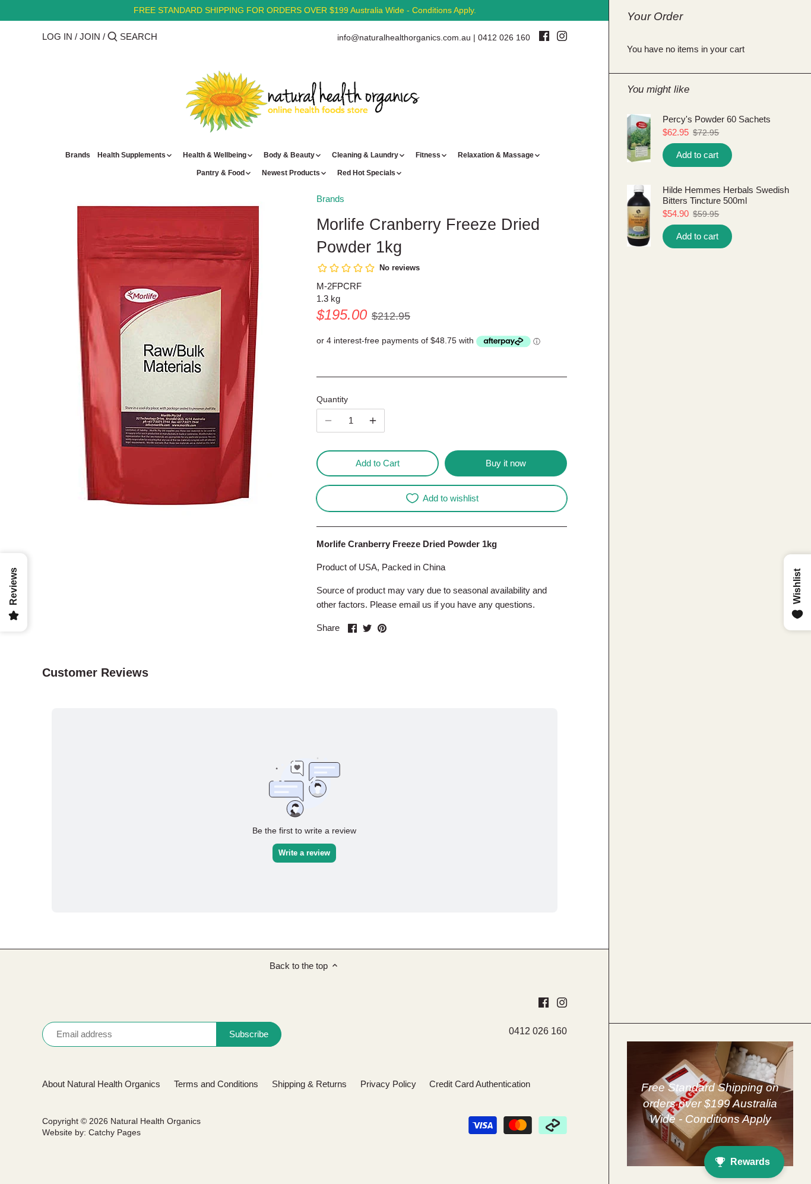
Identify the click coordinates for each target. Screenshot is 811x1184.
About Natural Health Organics (101, 1084)
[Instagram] (562, 35)
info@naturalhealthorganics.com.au (404, 37)
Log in (57, 36)
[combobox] (170, 36)
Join (90, 36)
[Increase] (373, 420)
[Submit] (112, 37)
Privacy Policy (388, 1084)
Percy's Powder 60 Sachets (717, 119)
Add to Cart (378, 463)
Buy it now (506, 463)
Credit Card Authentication (479, 1084)
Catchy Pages (114, 1132)
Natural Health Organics (155, 1121)
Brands (330, 199)
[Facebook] (544, 35)
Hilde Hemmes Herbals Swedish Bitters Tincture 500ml (726, 195)
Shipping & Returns (309, 1084)
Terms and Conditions (216, 1084)
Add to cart (697, 155)
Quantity (332, 399)
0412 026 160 (504, 37)
